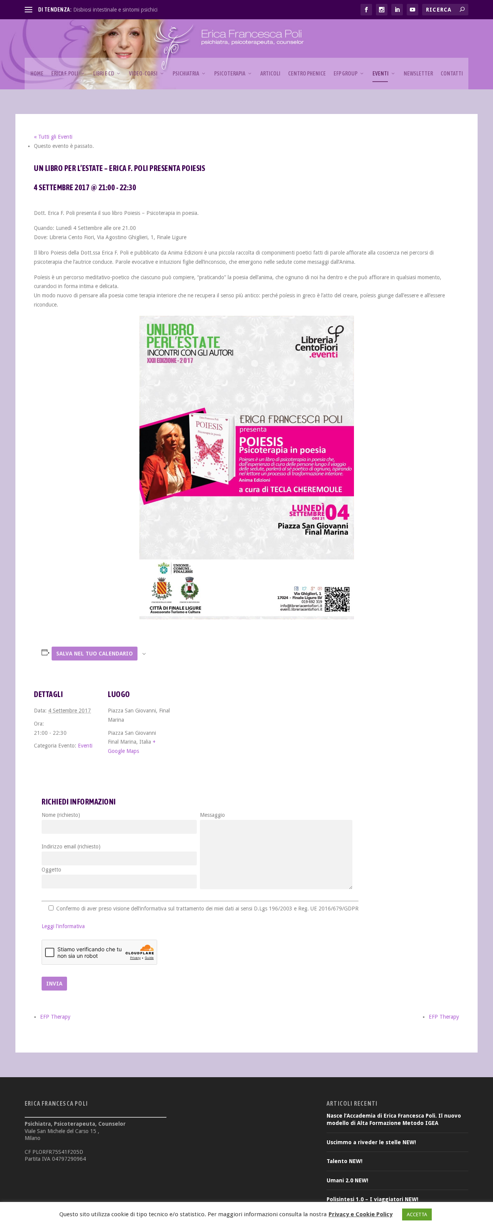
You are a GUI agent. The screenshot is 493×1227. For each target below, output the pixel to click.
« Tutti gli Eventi (53, 137)
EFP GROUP (345, 73)
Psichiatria (186, 73)
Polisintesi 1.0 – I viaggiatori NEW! (372, 1199)
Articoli (270, 73)
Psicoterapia (229, 73)
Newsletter (418, 73)
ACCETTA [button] (417, 1214)
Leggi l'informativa (63, 926)
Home (37, 73)
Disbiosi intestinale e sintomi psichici (115, 10)
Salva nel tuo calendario (94, 653)
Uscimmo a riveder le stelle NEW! (371, 1142)
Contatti (452, 73)
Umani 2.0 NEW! (347, 1180)
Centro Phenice (307, 73)
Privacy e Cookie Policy (360, 1214)
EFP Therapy (55, 1017)
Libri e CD (103, 73)
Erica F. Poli (64, 73)
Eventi (380, 73)
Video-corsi (143, 73)
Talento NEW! (344, 1161)
